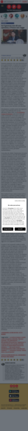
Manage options (8, 229)
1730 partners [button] (11, 208)
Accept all (20, 229)
